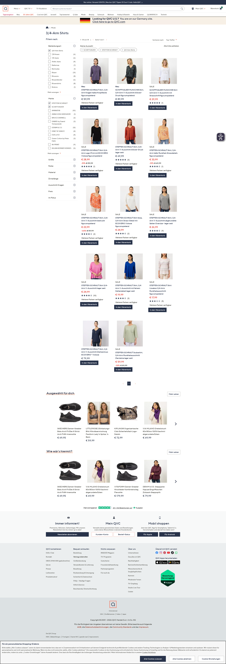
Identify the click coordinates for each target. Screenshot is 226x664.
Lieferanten (50, 573)
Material (51, 172)
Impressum (143, 627)
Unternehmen (133, 553)
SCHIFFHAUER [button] (89, 50)
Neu (18, 15)
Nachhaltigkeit (133, 561)
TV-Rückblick (41, 9)
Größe (51, 159)
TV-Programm (106, 557)
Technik (164, 15)
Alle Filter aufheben (171, 46)
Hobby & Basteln (123, 15)
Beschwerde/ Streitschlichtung (85, 589)
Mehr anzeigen (53, 92)
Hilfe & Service (78, 585)
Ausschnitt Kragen (56, 185)
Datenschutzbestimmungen (97, 627)
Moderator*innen (134, 580)
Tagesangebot (8, 15)
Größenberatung (79, 561)
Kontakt (49, 557)
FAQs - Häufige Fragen (81, 581)
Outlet (130, 592)
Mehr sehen (174, 394)
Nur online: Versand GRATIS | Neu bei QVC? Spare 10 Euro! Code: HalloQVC (112, 2)
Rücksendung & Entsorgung (83, 573)
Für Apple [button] (147, 534)
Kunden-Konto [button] (102, 534)
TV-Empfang (133, 584)
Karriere (131, 576)
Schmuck (100, 15)
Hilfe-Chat (50, 553)
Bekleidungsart (54, 46)
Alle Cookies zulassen (153, 659)
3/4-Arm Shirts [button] (129, 50)
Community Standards (122, 627)
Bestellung (77, 553)
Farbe (50, 166)
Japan (124, 614)
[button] (196, 8)
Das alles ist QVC (134, 557)
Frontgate (66, 637)
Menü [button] (16, 9)
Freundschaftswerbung (109, 565)
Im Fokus (52, 197)
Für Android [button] (170, 534)
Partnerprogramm (107, 569)
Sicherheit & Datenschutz (82, 577)
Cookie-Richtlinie (149, 652)
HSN (47, 637)
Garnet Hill (74, 637)
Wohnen (110, 15)
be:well (53, 15)
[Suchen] (182, 8)
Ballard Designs (56, 637)
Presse (48, 569)
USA (101, 614)
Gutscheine (105, 561)
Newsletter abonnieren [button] (67, 534)
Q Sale (75, 15)
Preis (50, 191)
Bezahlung (77, 569)
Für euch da (105, 573)
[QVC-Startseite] (47, 27)
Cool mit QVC (42, 15)
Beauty (91, 15)
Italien (119, 614)
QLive (48, 565)
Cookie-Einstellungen (211, 659)
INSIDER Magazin (107, 553)
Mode (83, 15)
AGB (79, 627)
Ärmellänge (53, 178)
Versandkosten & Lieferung (83, 565)
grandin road (84, 637)
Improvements (94, 637)
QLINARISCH (152, 15)
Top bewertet (65, 15)
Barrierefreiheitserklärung (137, 565)
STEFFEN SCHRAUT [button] (109, 50)
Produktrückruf (51, 577)
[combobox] (115, 8)
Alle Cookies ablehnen (182, 659)
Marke (51, 98)
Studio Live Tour (134, 588)
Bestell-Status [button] (124, 534)
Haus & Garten (138, 15)
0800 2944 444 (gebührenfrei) (58, 561)
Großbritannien (110, 614)
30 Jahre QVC (28, 15)
